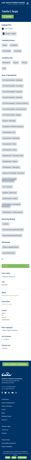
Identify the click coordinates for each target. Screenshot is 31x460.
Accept (8, 457)
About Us (4, 420)
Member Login (6, 426)
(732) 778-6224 (7, 304)
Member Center (6, 416)
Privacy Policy (6, 440)
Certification (5, 399)
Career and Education (8, 403)
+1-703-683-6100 (10, 387)
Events (4, 409)
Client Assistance (7, 406)
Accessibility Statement (9, 443)
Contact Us (5, 430)
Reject (14, 457)
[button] (27, 266)
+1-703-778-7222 (9, 389)
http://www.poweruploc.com (10, 295)
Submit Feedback (7, 446)
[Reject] (29, 455)
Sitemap (4, 433)
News (3, 413)
